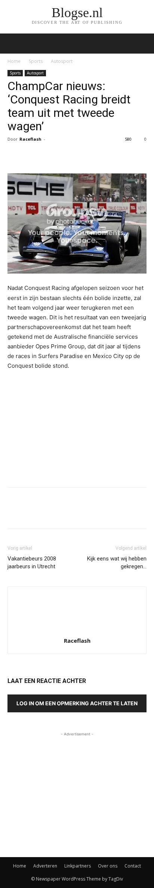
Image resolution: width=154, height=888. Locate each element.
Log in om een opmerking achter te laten (77, 703)
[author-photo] (77, 630)
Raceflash (30, 139)
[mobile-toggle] (13, 43)
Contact (132, 866)
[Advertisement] (77, 426)
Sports (36, 61)
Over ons (107, 866)
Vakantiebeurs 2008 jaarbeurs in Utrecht (31, 562)
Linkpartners (77, 866)
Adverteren (45, 866)
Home (14, 61)
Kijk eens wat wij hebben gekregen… (117, 562)
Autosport (62, 61)
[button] (143, 43)
